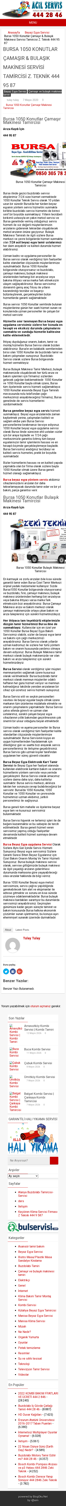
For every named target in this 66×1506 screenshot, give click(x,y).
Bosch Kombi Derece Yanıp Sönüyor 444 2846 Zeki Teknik (37, 1478)
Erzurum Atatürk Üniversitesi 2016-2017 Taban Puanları (36, 1421)
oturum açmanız (40, 1006)
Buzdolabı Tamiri (28, 1266)
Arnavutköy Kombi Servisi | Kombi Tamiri (39, 1027)
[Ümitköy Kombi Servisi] (16, 1086)
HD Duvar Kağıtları (29, 1414)
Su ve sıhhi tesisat (30, 1358)
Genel (21, 1285)
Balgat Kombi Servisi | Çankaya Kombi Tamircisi (39, 1097)
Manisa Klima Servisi (31, 1321)
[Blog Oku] (33, 16)
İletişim (22, 1206)
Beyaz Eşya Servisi (37, 32)
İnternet (23, 1291)
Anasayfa (14, 32)
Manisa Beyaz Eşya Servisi (35, 1316)
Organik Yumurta (28, 1337)
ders (21, 1201)
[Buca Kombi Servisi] (16, 1055)
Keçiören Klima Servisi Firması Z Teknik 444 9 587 (37, 1213)
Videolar (23, 1374)
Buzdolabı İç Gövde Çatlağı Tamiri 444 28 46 (35, 1407)
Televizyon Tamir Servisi (34, 1369)
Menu (33, 22)
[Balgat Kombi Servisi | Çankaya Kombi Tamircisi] (16, 1110)
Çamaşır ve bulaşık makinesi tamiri (32, 93)
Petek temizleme (29, 1348)
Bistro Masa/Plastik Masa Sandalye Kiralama (35, 1258)
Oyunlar (23, 1342)
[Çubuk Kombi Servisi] (16, 1069)
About (8, 929)
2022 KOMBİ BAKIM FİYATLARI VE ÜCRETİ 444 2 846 (38, 1395)
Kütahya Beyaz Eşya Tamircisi (37, 1310)
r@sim (34, 1500)
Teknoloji (24, 1364)
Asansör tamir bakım (31, 1246)
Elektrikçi (24, 1280)
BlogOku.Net (40, 1496)
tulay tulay (13, 100)
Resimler (24, 1353)
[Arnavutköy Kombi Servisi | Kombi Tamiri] (16, 1042)
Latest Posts (22, 929)
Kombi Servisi (27, 1305)
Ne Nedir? (24, 1332)
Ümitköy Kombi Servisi (39, 1077)
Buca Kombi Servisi (37, 1049)
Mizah (22, 1326)
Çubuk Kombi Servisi (38, 1063)
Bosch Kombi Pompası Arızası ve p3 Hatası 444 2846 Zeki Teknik (37, 1467)
